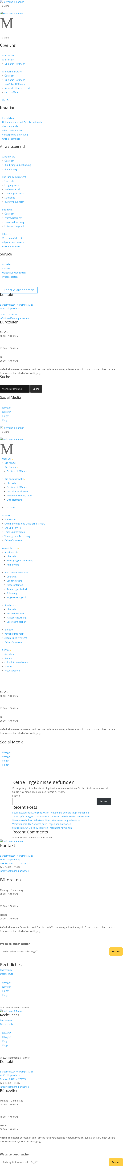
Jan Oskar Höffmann (14, 84)
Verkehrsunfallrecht (12, 238)
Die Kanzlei (8, 55)
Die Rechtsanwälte (12, 71)
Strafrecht (7, 209)
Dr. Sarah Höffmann (14, 63)
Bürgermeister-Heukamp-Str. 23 (16, 304)
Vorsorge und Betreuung (15, 134)
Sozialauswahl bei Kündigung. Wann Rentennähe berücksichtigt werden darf (51, 812)
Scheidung (9, 197)
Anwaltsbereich (13, 146)
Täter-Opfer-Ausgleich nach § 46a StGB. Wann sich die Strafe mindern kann (51, 816)
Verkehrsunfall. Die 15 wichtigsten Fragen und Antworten (41, 823)
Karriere (6, 268)
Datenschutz (6, 973)
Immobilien (8, 118)
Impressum (6, 969)
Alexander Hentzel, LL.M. (17, 88)
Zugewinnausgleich (14, 201)
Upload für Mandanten (14, 272)
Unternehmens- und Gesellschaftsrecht (22, 122)
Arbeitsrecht (8, 156)
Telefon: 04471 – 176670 (13, 863)
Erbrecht (6, 234)
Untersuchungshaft (14, 226)
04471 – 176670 (8, 314)
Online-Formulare (11, 138)
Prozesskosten (10, 276)
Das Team (7, 100)
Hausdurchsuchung (14, 222)
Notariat (7, 107)
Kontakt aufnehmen (19, 290)
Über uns (8, 45)
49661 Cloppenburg (10, 308)
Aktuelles (7, 264)
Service (6, 254)
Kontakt (8, 666)
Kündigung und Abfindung (17, 164)
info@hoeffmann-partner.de (14, 318)
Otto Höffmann (12, 92)
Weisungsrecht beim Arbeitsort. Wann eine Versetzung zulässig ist (46, 820)
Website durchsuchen (15, 944)
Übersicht (9, 75)
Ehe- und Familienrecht (14, 176)
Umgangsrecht (12, 185)
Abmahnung (10, 169)
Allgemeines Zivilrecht (13, 242)
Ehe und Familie (10, 126)
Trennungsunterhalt (14, 193)
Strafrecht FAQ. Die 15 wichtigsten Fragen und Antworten (42, 827)
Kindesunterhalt (12, 189)
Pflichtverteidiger (13, 217)
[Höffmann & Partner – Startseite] (12, 1)
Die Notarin (8, 59)
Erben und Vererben (12, 130)
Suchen (16, 795)
